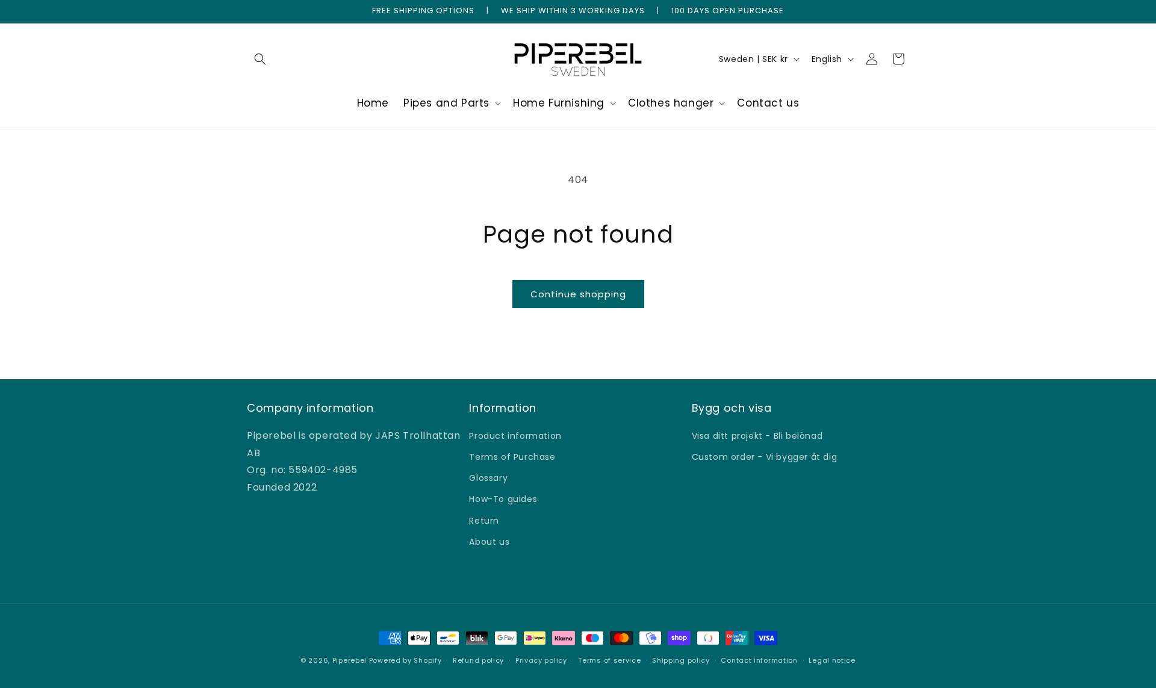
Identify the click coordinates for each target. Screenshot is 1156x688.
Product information (515, 436)
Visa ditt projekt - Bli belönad (757, 436)
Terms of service (609, 660)
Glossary (488, 478)
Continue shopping (578, 294)
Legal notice (832, 660)
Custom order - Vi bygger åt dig (764, 457)
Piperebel (349, 660)
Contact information (759, 660)
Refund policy (478, 660)
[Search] (260, 59)
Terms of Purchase (512, 457)
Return (484, 521)
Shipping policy (681, 660)
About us (489, 542)
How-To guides (503, 499)
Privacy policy (541, 660)
